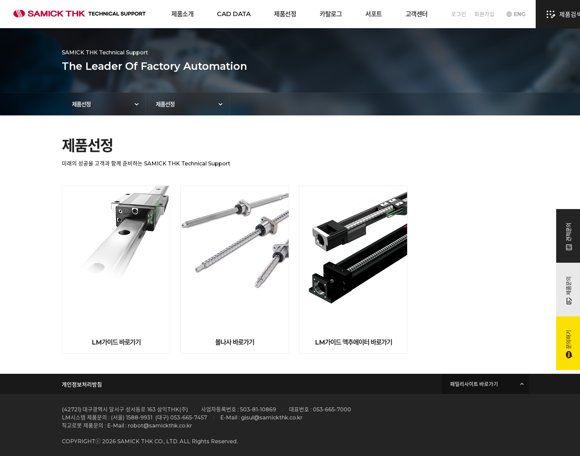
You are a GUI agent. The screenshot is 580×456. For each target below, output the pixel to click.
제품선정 (285, 14)
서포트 (373, 14)
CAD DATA (233, 14)
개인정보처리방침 (82, 385)
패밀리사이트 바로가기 (474, 384)
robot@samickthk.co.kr (160, 425)
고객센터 (416, 14)
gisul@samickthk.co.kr (271, 417)
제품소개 (182, 14)
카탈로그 (331, 14)
